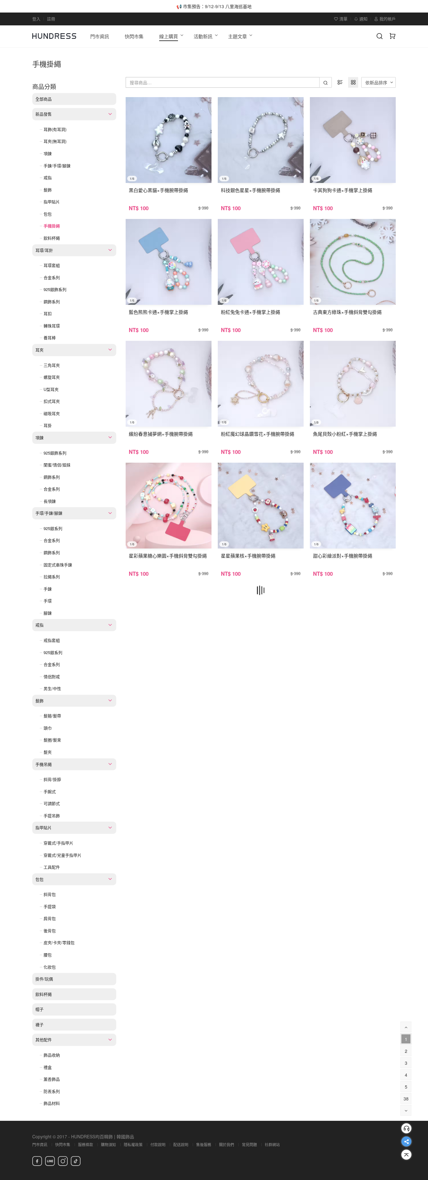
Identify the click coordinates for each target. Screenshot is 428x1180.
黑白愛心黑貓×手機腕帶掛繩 (158, 190)
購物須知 (108, 1144)
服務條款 (85, 1144)
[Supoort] (406, 1128)
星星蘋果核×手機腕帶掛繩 (248, 555)
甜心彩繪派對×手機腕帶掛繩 (342, 555)
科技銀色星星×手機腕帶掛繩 (250, 190)
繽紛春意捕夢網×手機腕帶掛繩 (161, 433)
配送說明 (180, 1144)
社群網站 (272, 1144)
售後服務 (203, 1144)
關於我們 (226, 1144)
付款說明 (157, 1144)
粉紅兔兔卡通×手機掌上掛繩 (250, 312)
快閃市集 (62, 1144)
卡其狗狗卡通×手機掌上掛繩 (342, 190)
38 (406, 1098)
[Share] (406, 1141)
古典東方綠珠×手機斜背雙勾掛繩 (347, 312)
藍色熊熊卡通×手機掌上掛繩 (158, 312)
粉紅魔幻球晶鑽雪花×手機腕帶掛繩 (257, 433)
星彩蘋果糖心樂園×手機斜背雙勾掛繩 (168, 555)
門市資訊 (39, 1144)
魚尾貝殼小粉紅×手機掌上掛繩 (345, 433)
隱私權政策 (133, 1144)
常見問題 (249, 1144)
